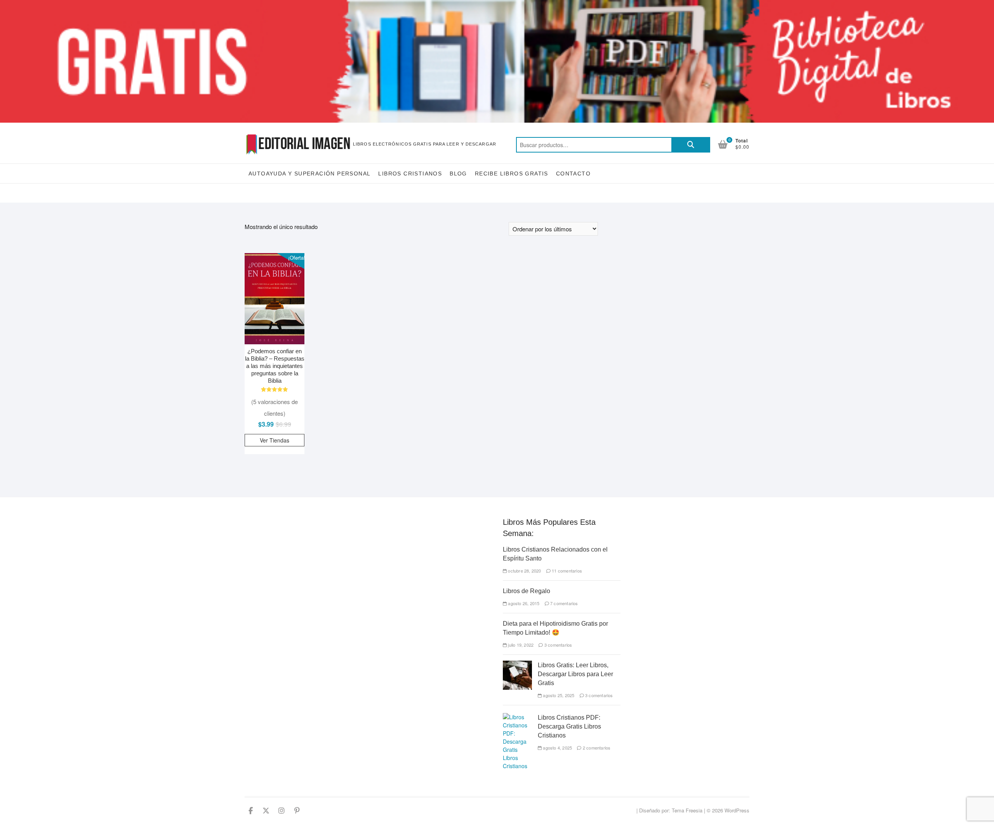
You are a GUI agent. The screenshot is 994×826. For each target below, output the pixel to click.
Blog (458, 173)
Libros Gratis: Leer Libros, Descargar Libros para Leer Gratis (575, 674)
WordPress (737, 810)
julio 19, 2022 (520, 645)
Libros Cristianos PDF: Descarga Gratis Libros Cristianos (569, 726)
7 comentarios (563, 603)
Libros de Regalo (526, 591)
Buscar (690, 145)
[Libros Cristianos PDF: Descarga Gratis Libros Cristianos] (517, 717)
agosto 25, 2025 (558, 695)
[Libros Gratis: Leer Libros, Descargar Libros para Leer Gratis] (517, 664)
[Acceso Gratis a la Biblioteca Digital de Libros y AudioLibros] (497, 4)
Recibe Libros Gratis (511, 173)
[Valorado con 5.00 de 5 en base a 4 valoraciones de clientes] (274, 389)
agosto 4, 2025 (557, 747)
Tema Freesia (687, 810)
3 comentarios (557, 645)
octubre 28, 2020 (524, 570)
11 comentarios (566, 570)
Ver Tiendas (274, 440)
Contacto (573, 173)
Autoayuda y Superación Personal (309, 173)
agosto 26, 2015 (523, 603)
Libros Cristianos (410, 173)
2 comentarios (596, 747)
